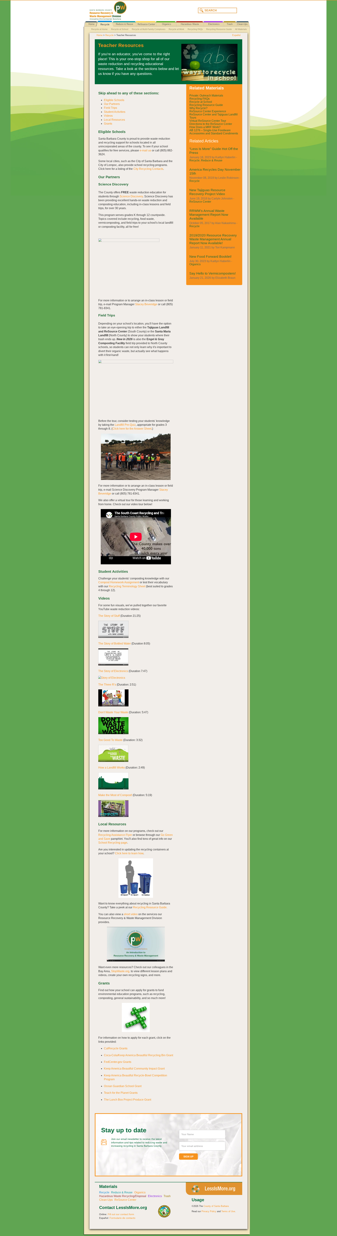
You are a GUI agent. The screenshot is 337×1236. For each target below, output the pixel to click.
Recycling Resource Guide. (150, 907)
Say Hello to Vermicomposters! (212, 273)
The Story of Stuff (109, 615)
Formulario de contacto (122, 1218)
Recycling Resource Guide (219, 29)
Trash (230, 24)
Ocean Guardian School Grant (122, 1086)
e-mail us (145, 150)
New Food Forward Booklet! (210, 256)
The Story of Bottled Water (114, 643)
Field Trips (110, 107)
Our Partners (112, 103)
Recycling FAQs (195, 29)
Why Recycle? (198, 108)
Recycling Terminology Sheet (127, 586)
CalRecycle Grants (115, 1048)
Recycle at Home (99, 29)
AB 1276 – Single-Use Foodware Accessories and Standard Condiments (213, 132)
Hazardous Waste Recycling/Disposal (190, 27)
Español (236, 35)
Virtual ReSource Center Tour (207, 120)
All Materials (241, 29)
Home (91, 24)
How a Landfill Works (111, 767)
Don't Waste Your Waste (113, 712)
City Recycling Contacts (148, 168)
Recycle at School (119, 29)
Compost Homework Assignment (118, 582)
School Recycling (109, 842)
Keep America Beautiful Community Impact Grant (134, 1068)
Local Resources (114, 119)
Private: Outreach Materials (206, 95)
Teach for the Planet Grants (121, 1092)
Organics (166, 24)
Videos (108, 115)
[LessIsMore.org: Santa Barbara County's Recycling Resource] (127, 9)
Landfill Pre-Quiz (125, 424)
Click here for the (123, 428)
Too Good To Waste (110, 740)
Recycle (105, 24)
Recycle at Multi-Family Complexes (148, 29)
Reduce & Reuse (124, 24)
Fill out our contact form (121, 1214)
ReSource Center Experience (207, 111)
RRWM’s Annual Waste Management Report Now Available (208, 214)
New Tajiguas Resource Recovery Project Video (207, 192)
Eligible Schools (114, 100)
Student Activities (114, 111)
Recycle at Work (176, 29)
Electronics (214, 24)
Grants (108, 123)
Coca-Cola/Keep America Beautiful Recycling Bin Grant (138, 1055)
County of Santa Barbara (216, 1206)
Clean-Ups (242, 24)
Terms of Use (228, 1211)
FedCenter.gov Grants (117, 1061)
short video (131, 914)
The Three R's (107, 684)
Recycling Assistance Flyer (115, 834)
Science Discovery (131, 196)
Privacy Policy (208, 1211)
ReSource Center (146, 24)
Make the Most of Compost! (115, 795)
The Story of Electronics (113, 671)
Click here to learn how (129, 853)
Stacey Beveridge (146, 304)
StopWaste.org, (120, 971)
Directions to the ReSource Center (210, 123)
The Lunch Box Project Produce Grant (127, 1099)
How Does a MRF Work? (204, 127)
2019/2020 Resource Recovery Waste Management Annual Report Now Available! (213, 239)
